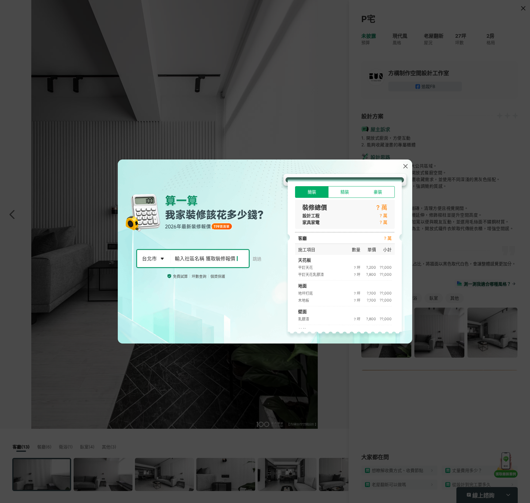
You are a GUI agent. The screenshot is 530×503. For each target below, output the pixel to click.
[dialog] (265, 251)
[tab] (311, 192)
